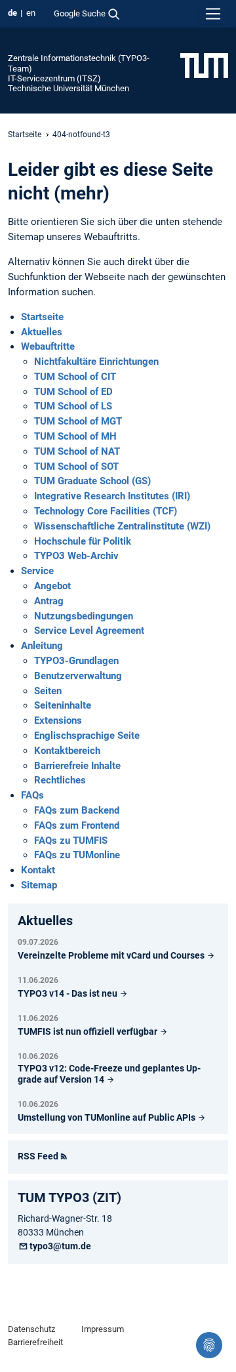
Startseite (24, 134)
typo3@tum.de (60, 1246)
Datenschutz (31, 1329)
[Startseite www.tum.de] (204, 65)
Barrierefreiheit (35, 1342)
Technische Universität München (68, 88)
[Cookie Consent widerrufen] (209, 1345)
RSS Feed (38, 1156)
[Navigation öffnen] (213, 14)
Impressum (102, 1329)
